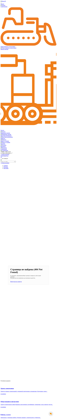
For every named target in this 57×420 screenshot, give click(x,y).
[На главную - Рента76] (28, 1)
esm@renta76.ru (4, 155)
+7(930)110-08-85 (5, 154)
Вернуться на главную (16, 281)
